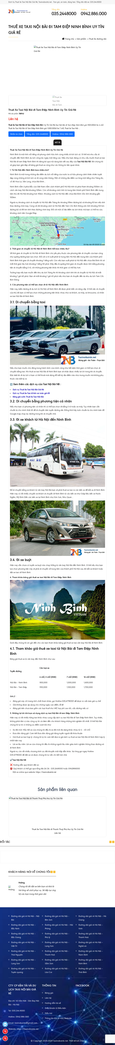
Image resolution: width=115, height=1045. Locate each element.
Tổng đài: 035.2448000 (37, 134)
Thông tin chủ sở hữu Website (58, 1018)
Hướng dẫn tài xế (53, 1003)
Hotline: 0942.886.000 (62, 134)
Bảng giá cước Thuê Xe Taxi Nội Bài (28, 397)
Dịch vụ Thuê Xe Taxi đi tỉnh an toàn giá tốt (31, 393)
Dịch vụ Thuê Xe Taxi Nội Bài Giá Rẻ (28, 389)
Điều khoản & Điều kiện (55, 1008)
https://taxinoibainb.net (46, 772)
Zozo (82, 1041)
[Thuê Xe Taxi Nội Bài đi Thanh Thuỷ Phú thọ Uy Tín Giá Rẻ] (36, 798)
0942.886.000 (22, 1016)
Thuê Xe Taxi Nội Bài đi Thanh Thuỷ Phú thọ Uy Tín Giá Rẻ (57, 829)
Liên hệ (48, 998)
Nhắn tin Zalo (16, 134)
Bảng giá (49, 993)
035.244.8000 (18, 1010)
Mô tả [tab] (57, 143)
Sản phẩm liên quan (57, 789)
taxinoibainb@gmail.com (26, 1023)
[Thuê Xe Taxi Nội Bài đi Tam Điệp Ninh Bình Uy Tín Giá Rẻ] (57, 69)
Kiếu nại (48, 1013)
